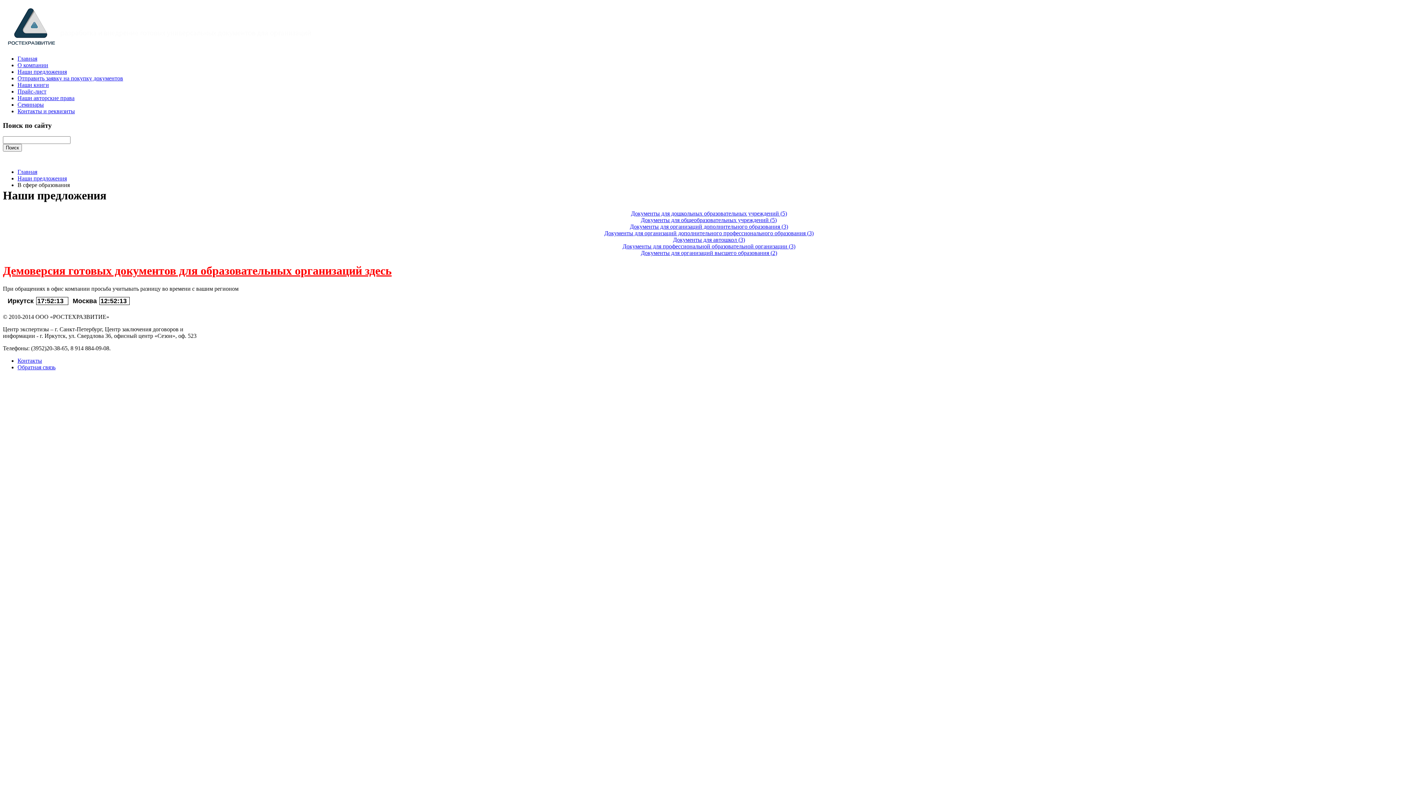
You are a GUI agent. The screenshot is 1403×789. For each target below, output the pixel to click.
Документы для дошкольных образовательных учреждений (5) (709, 213)
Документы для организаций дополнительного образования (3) (709, 227)
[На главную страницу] (164, 46)
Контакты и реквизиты (46, 111)
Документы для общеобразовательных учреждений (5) (709, 220)
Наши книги (33, 85)
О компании (33, 65)
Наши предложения (42, 72)
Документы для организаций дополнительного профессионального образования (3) (709, 233)
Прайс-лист (32, 91)
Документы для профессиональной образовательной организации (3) (709, 246)
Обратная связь (37, 367)
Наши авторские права (46, 98)
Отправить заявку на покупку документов (70, 78)
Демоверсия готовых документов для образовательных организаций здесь (197, 270)
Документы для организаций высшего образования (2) (709, 253)
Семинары (31, 105)
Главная (27, 59)
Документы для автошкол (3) (709, 240)
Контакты (30, 361)
